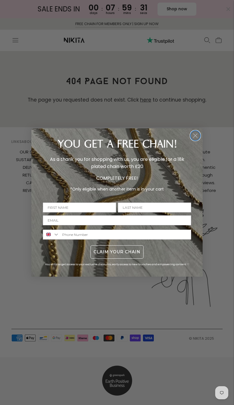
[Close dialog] (195, 136)
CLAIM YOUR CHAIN (117, 251)
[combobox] (51, 234)
